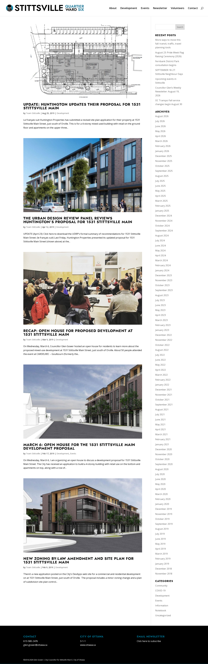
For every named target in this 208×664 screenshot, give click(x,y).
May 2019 (160, 543)
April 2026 (160, 136)
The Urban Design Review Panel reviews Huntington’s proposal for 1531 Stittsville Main (77, 220)
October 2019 (162, 519)
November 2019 (163, 514)
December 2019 (163, 508)
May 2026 (160, 131)
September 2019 (164, 523)
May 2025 (160, 190)
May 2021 (160, 424)
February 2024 (163, 265)
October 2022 (162, 345)
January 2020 (162, 504)
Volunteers (177, 8)
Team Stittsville (33, 113)
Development (128, 8)
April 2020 (160, 489)
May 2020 (160, 484)
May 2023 (160, 310)
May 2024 (160, 250)
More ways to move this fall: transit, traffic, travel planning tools (168, 43)
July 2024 (160, 240)
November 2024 (163, 220)
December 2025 (163, 156)
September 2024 (164, 230)
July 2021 (160, 414)
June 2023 (160, 305)
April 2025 (160, 195)
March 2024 (161, 260)
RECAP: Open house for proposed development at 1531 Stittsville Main (78, 332)
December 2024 (163, 215)
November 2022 (163, 339)
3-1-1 (83, 641)
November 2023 (163, 280)
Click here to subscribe (149, 641)
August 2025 (162, 176)
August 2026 (162, 116)
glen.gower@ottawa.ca (35, 644)
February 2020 (163, 499)
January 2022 (162, 384)
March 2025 (161, 200)
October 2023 (162, 285)
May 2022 (160, 364)
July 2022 (160, 354)
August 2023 (162, 295)
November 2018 (163, 573)
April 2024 (160, 255)
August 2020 (162, 469)
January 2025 (162, 210)
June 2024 (160, 245)
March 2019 (161, 553)
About (113, 8)
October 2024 (162, 225)
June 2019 (160, 538)
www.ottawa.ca (88, 644)
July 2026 (160, 121)
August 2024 (162, 235)
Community (161, 585)
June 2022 (160, 359)
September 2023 (164, 290)
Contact (193, 8)
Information (161, 605)
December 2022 (163, 335)
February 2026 (163, 146)
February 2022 (163, 379)
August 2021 (162, 409)
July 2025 (160, 180)
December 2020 (163, 449)
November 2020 (163, 454)
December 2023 (163, 275)
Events (145, 8)
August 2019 (162, 528)
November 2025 (163, 161)
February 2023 (163, 325)
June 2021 (160, 419)
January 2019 (162, 563)
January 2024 (162, 270)
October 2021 (162, 399)
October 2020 (162, 459)
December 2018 (163, 568)
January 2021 (162, 444)
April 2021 (160, 429)
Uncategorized (163, 615)
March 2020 (161, 494)
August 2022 (162, 349)
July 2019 (160, 533)
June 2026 (160, 126)
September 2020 (164, 464)
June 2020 (160, 479)
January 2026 (162, 151)
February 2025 (163, 205)
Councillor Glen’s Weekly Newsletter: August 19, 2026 (168, 91)
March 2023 (161, 320)
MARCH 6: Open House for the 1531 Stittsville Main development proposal (79, 446)
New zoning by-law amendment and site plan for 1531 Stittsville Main (78, 560)
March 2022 (161, 374)
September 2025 (164, 170)
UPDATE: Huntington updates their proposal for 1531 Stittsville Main (82, 106)
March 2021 (161, 434)
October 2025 (162, 165)
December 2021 (163, 389)
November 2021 (163, 394)
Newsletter (160, 8)
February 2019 (163, 558)
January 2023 (162, 330)
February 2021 (163, 439)
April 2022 (160, 369)
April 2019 (160, 548)
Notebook (160, 610)
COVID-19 (160, 590)
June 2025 (160, 185)
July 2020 (160, 474)
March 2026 (161, 141)
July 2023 (160, 300)
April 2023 (160, 315)
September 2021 (164, 404)
